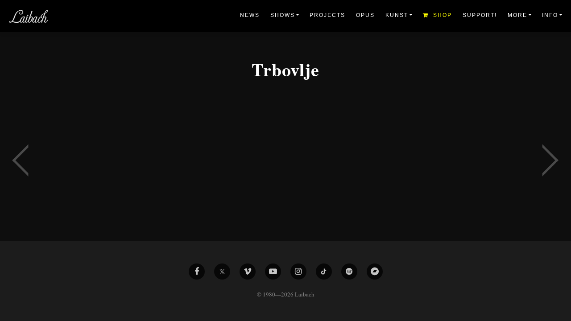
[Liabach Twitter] (222, 271)
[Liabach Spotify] (349, 271)
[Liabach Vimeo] (248, 271)
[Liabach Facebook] (197, 271)
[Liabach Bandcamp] (375, 271)
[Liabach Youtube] (273, 271)
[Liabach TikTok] (324, 271)
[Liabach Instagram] (298, 271)
